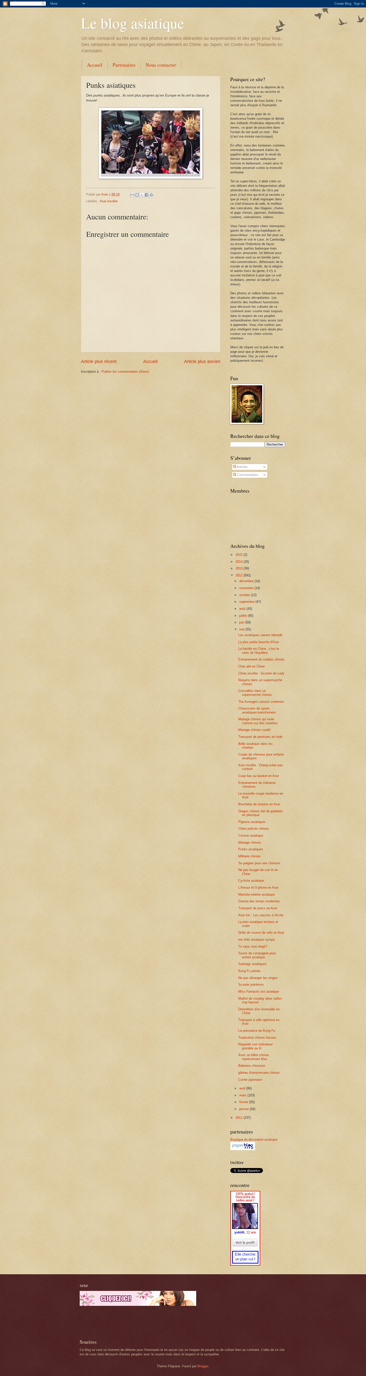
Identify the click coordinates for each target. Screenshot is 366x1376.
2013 (240, 568)
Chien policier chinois (253, 828)
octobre (245, 595)
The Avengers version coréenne (261, 702)
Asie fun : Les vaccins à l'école (260, 915)
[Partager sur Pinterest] (151, 194)
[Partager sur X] (141, 194)
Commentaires (247, 475)
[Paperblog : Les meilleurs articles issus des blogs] (242, 1149)
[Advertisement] (138, 1322)
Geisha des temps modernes (259, 901)
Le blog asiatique (132, 23)
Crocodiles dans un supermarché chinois (255, 692)
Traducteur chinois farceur (257, 1037)
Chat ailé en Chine (251, 666)
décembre (246, 581)
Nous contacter (161, 64)
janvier (244, 1109)
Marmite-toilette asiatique (256, 894)
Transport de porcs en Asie (257, 908)
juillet (243, 615)
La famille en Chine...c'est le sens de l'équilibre (258, 650)
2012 (240, 575)
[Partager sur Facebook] (146, 194)
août (242, 609)
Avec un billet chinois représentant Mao (253, 1057)
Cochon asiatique (250, 835)
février (244, 1102)
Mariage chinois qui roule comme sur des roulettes (258, 721)
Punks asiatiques (250, 849)
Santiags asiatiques (252, 964)
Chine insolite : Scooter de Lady (261, 673)
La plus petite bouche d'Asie (258, 642)
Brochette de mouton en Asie (259, 804)
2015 (240, 555)
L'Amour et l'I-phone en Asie (258, 887)
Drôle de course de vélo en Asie (261, 932)
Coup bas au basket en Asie (258, 776)
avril (242, 1088)
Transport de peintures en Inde (260, 737)
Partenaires (124, 64)
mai (242, 629)
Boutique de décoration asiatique (253, 1139)
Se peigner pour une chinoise (259, 863)
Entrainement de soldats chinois (261, 659)
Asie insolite (109, 201)
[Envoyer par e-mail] (132, 194)
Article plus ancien (202, 361)
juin (242, 622)
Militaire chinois (249, 856)
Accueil (94, 64)
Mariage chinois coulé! (254, 730)
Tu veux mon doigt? (252, 946)
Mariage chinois (249, 842)
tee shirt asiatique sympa (256, 939)
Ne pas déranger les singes (258, 978)
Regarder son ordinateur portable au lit (255, 1046)
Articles (242, 467)
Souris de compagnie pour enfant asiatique (257, 955)
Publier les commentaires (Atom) (125, 371)
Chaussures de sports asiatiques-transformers (257, 710)
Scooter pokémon (251, 984)
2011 (240, 1118)
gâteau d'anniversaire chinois (259, 1072)
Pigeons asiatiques (252, 822)
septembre (247, 602)
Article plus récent (99, 361)
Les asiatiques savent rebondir (260, 635)
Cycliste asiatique (251, 880)
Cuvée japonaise (250, 1079)
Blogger (202, 1366)
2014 (240, 561)
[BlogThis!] (137, 194)
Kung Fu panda (249, 971)
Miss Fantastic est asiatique (258, 991)
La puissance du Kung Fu (256, 1030)
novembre (246, 588)
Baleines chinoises (251, 1066)
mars (243, 1095)
